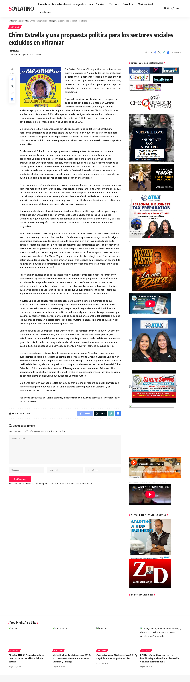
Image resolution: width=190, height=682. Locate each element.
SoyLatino (21, 8)
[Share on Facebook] (155, 52)
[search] (173, 8)
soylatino (14, 50)
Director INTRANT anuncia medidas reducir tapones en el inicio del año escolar (26, 658)
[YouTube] (165, 8)
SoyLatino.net (133, 482)
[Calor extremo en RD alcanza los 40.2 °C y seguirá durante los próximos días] (116, 639)
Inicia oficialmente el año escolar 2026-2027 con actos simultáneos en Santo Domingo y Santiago (72, 658)
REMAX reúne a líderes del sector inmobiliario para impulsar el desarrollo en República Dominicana (159, 658)
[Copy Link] (164, 52)
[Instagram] (168, 8)
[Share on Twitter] (159, 52)
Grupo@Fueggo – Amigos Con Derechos (153, 482)
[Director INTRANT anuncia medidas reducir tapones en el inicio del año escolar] (29, 639)
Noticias (15, 27)
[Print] (168, 52)
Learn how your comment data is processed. (71, 483)
